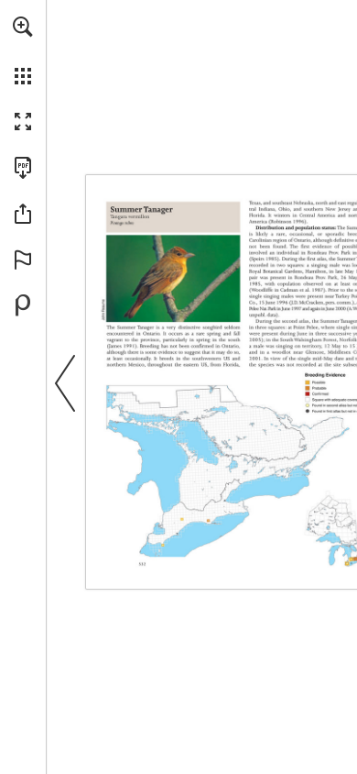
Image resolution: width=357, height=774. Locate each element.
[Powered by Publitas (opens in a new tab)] (23, 305)
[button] (23, 27)
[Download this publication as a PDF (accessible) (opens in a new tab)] (23, 168)
